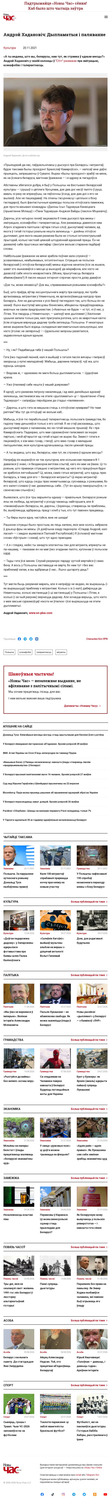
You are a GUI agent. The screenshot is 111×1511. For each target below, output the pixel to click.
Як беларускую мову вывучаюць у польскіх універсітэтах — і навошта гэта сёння (91, 1221)
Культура (9, 48)
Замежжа (11, 1178)
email (78, 1475)
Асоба (8, 1320)
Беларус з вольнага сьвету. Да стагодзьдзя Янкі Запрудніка (18, 1361)
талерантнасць (43, 652)
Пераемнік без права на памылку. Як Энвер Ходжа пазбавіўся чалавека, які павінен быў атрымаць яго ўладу (91, 1294)
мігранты (61, 652)
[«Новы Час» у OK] (95, 1494)
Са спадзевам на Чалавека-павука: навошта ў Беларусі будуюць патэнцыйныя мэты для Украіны (54, 1085)
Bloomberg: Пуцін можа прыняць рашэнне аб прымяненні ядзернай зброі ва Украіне (50, 792)
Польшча (9, 652)
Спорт (8, 1385)
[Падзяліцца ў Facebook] (19, 639)
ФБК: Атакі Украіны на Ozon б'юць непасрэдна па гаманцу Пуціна (39, 753)
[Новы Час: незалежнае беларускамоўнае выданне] (28, 17)
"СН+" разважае (66, 61)
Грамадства (13, 1040)
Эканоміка (11, 1109)
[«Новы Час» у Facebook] (42, 1494)
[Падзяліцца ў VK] (37, 639)
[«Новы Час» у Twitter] (84, 1494)
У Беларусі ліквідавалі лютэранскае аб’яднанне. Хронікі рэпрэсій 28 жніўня (45, 744)
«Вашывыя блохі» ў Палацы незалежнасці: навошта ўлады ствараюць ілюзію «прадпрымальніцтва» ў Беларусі (47, 764)
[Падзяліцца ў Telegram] (25, 639)
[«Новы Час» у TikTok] (53, 1494)
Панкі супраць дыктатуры (49, 1286)
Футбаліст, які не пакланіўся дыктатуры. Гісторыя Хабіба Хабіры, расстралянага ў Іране (92, 1431)
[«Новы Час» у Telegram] (74, 1494)
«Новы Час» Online (93, 1467)
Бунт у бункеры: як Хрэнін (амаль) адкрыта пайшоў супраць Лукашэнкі (92, 1083)
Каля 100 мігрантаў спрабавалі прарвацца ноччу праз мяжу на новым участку (54, 880)
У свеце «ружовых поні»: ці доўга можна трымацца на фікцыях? (55, 1150)
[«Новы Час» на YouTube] (105, 1494)
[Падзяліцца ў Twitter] (31, 639)
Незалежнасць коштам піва (18, 1217)
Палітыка (11, 975)
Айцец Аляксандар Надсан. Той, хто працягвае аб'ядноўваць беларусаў (55, 1364)
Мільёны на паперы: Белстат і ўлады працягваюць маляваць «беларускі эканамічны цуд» (18, 1154)
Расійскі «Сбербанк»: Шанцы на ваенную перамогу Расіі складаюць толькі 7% (47, 810)
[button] (106, 17)
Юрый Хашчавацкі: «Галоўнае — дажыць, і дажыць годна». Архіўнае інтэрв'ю (91, 1364)
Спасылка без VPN (97, 638)
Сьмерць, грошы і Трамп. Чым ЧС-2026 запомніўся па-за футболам (16, 1429)
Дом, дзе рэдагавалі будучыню (90, 940)
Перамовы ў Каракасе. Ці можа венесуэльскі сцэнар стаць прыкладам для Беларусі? (54, 1223)
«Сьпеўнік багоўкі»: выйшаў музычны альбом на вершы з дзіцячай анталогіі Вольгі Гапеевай (52, 947)
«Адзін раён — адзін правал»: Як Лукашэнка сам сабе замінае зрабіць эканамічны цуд (92, 1152)
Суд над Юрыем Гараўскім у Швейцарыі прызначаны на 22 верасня (41, 783)
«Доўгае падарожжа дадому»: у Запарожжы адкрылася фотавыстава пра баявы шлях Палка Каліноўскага (18, 949)
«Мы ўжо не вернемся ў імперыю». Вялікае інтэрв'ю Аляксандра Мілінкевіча (18, 1018)
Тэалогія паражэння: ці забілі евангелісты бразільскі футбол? (54, 1426)
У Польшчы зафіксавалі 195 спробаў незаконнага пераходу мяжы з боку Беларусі (92, 880)
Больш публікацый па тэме (88, 901)
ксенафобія (25, 652)
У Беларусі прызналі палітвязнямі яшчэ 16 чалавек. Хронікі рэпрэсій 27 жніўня (47, 774)
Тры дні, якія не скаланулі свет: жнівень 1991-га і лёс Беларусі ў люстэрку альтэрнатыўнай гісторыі (18, 1294)
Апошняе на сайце (17, 726)
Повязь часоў (14, 1247)
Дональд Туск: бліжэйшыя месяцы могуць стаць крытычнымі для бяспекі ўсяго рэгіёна (53, 734)
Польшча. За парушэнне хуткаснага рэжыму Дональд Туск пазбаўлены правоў (18, 880)
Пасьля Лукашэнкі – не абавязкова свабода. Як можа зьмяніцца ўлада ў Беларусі (55, 1018)
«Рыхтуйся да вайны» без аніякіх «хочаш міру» (18, 1078)
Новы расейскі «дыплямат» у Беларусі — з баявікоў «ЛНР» (91, 1016)
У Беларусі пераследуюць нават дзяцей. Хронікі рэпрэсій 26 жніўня (41, 801)
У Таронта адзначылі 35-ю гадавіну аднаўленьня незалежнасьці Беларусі (44, 820)
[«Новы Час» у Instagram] (63, 1494)
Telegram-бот (92, 1475)
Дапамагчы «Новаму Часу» (81, 705)
